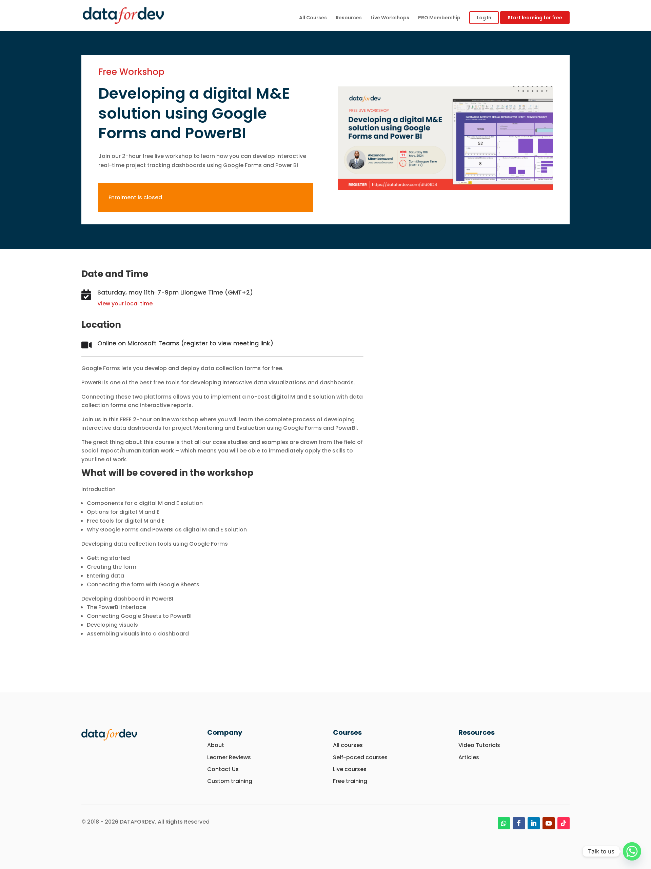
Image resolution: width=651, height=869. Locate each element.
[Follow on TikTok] (563, 823)
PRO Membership (439, 18)
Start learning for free (535, 17)
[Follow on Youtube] (548, 823)
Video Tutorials (479, 745)
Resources (349, 18)
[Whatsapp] (632, 851)
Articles (468, 757)
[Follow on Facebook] (519, 823)
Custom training (229, 781)
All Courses (313, 18)
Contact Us (223, 769)
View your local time (125, 303)
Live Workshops (390, 18)
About (215, 745)
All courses (348, 745)
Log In (484, 17)
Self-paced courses (360, 757)
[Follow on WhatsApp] (504, 823)
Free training (350, 781)
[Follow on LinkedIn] (534, 823)
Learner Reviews (229, 757)
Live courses (350, 769)
